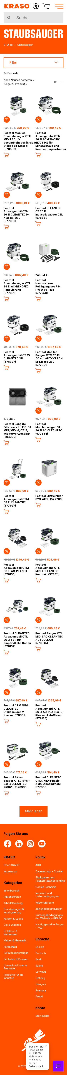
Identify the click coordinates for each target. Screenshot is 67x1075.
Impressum (10, 871)
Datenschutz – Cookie (49, 871)
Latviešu (40, 971)
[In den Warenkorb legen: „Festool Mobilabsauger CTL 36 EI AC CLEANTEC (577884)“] (38, 439)
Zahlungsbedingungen (48, 908)
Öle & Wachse (12, 924)
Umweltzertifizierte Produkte (15, 966)
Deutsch (40, 953)
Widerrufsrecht (44, 902)
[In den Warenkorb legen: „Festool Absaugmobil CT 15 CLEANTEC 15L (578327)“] (6, 367)
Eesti (38, 959)
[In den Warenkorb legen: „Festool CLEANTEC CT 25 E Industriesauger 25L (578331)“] (38, 223)
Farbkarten (10, 946)
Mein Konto (42, 1015)
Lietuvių (40, 978)
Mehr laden (33, 811)
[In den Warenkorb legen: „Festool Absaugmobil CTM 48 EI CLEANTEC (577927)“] (6, 511)
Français (40, 984)
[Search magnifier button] (9, 17)
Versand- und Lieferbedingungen (47, 894)
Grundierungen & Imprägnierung (14, 910)
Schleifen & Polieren (16, 959)
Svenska (40, 990)
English (39, 947)
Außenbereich (12, 896)
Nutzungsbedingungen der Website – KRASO (49, 916)
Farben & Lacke (13, 918)
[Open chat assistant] (58, 1066)
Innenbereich (11, 890)
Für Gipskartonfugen (16, 952)
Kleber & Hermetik (15, 940)
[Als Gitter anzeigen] (55, 82)
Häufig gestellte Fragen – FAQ (49, 926)
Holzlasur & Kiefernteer (11, 932)
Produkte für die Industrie (13, 976)
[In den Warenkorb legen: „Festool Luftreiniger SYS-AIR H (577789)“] (38, 505)
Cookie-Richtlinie (45, 887)
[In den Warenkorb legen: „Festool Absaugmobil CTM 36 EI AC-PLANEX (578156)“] (6, 580)
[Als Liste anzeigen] (62, 82)
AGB (38, 865)
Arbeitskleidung (13, 903)
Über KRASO (11, 865)
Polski (39, 996)
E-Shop (8, 44)
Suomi (39, 965)
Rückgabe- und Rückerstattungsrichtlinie (50, 879)
